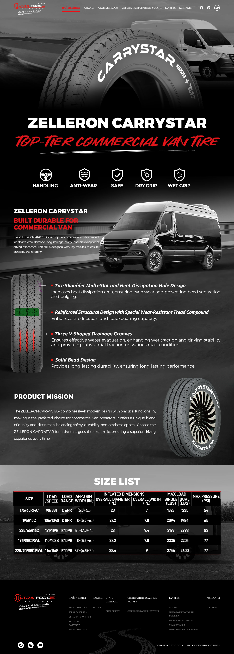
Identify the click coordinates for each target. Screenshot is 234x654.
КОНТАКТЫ (185, 7)
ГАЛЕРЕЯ (173, 607)
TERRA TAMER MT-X (78, 629)
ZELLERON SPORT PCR (80, 617)
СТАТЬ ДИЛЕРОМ (108, 7)
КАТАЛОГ (89, 7)
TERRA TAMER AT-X (78, 607)
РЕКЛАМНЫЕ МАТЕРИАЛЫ (181, 620)
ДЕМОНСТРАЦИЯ (177, 625)
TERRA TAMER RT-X (78, 612)
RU (217, 7)
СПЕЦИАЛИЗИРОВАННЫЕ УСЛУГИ (142, 7)
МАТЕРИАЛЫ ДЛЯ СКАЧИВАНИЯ (183, 629)
